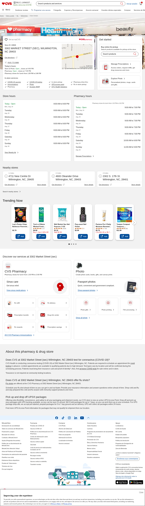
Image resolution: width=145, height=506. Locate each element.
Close (141, 492)
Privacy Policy (56, 504)
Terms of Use (68, 504)
